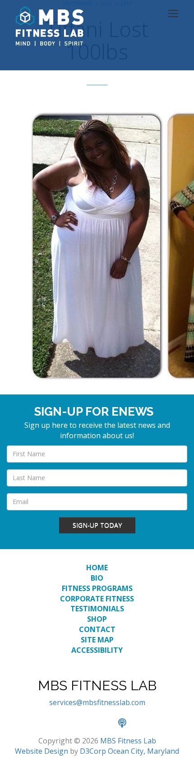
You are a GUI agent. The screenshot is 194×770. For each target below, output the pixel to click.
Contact (97, 629)
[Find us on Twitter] (88, 724)
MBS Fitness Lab (128, 741)
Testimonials (97, 609)
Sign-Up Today (97, 525)
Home (97, 568)
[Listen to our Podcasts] (126, 724)
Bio (97, 578)
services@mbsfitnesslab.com (97, 702)
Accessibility (97, 650)
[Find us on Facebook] (68, 724)
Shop (97, 619)
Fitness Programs (97, 588)
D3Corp (93, 751)
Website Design (41, 751)
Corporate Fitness (97, 599)
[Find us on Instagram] (107, 724)
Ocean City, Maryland (143, 751)
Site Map (97, 640)
